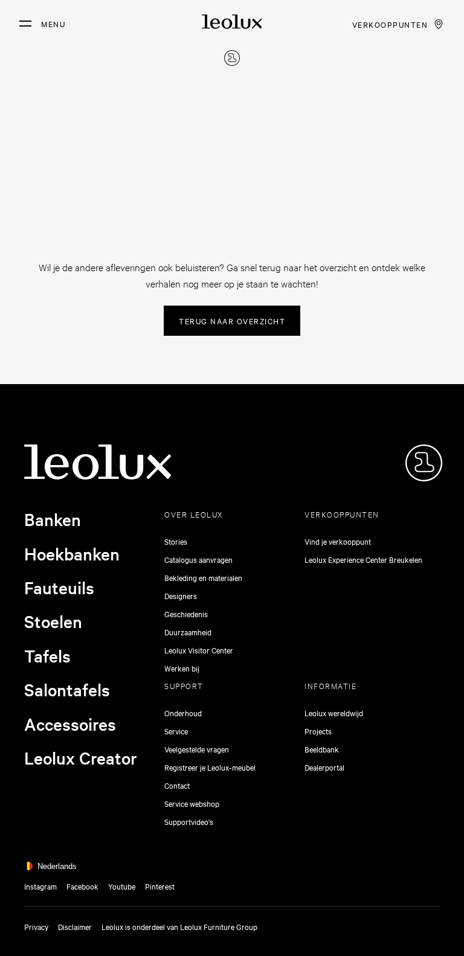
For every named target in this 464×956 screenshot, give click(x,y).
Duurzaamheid (187, 631)
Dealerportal (324, 767)
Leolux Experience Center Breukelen (363, 559)
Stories (175, 541)
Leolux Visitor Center (198, 649)
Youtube (121, 886)
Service (176, 730)
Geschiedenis (186, 613)
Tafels (47, 656)
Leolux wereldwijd (333, 712)
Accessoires (70, 724)
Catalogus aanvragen (198, 559)
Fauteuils (59, 587)
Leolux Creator (80, 758)
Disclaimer (75, 926)
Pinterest (160, 886)
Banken (52, 519)
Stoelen (53, 621)
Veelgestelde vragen (196, 748)
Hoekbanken (72, 554)
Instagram (40, 886)
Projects (318, 730)
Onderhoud (183, 712)
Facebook (82, 886)
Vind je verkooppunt (337, 541)
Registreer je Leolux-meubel (210, 767)
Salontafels (67, 690)
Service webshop (191, 803)
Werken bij (181, 667)
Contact (177, 785)
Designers (180, 595)
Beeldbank (321, 748)
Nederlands (57, 866)
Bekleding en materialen (203, 577)
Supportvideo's (188, 821)
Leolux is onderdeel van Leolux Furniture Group (179, 926)
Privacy (36, 926)
